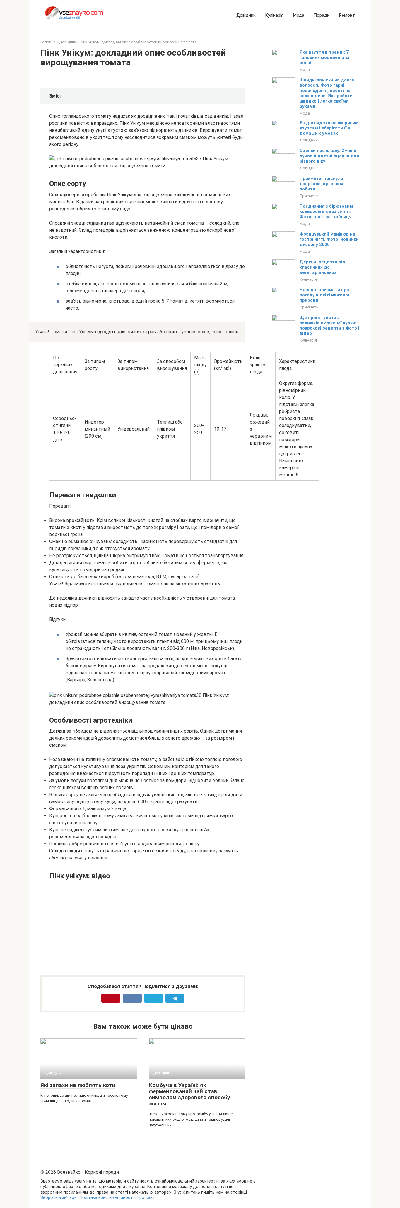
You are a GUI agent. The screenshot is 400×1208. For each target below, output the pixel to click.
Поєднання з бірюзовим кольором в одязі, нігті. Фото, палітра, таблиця (326, 211)
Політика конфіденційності (107, 1197)
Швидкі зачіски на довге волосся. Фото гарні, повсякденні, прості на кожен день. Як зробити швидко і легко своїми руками (327, 93)
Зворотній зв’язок (58, 1197)
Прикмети (309, 195)
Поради (321, 15)
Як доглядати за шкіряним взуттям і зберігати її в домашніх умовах (329, 128)
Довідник (246, 15)
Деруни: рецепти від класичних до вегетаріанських (323, 267)
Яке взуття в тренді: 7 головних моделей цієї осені (324, 57)
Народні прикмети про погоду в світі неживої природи (324, 295)
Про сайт (146, 1197)
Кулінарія (274, 15)
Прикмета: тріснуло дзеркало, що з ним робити (321, 184)
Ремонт (347, 15)
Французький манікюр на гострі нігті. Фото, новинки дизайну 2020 (329, 239)
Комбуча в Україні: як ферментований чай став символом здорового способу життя (189, 1094)
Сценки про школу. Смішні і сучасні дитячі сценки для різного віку (329, 156)
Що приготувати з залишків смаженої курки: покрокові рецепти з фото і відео (329, 325)
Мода (298, 15)
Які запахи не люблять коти (77, 1085)
